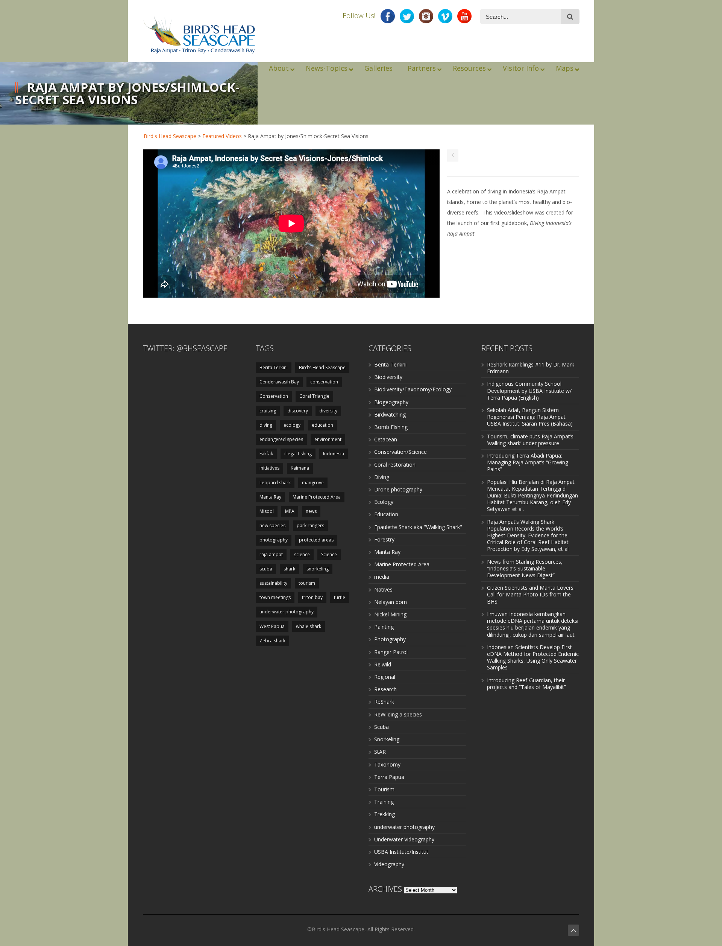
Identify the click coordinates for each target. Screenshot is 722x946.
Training (384, 801)
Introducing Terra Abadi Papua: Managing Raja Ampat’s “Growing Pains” (527, 462)
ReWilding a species (398, 714)
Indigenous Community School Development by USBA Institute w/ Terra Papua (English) (529, 390)
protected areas (316, 540)
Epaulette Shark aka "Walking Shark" (418, 527)
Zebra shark (272, 640)
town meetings (275, 597)
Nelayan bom (390, 601)
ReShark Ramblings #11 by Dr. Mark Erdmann (530, 368)
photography (273, 540)
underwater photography (286, 611)
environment (327, 439)
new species (272, 525)
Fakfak (266, 453)
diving (265, 425)
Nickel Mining (390, 614)
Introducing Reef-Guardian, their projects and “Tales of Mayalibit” (526, 683)
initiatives (269, 468)
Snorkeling (386, 739)
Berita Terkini (273, 367)
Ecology (383, 501)
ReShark (384, 701)
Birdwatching (390, 414)
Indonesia (333, 453)
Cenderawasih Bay (279, 382)
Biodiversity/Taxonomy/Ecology (413, 389)
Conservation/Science (400, 451)
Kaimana (300, 468)
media (381, 576)
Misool (266, 511)
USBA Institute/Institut (401, 851)
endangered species (281, 439)
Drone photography (398, 489)
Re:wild (382, 664)
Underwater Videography (404, 839)
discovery (297, 411)
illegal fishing (298, 453)
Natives (383, 589)
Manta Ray (270, 497)
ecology (292, 425)
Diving (381, 477)
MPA (289, 511)
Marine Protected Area (317, 497)
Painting (384, 626)
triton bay (312, 597)
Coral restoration (395, 464)
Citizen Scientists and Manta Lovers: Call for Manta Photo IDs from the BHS (531, 594)
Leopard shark (275, 482)
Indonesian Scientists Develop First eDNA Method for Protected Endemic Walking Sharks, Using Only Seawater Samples (533, 657)
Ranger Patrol (391, 652)
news (311, 511)
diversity (328, 411)
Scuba (381, 726)
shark (289, 569)
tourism (307, 583)
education (322, 425)
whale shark (308, 626)
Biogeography (391, 402)
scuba (265, 569)
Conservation (273, 396)
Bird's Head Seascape (170, 136)
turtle (339, 597)
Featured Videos (222, 136)
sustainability (273, 583)
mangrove (313, 482)
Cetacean (385, 439)
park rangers (310, 525)
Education (386, 514)
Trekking (384, 814)
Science (329, 554)
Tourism (384, 789)
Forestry (384, 539)
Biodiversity (388, 376)
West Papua (272, 626)
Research (385, 689)
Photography (390, 639)
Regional (384, 676)
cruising (267, 411)
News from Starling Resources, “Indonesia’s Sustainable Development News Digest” (525, 568)
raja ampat (271, 554)
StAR (380, 751)
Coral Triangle (314, 396)
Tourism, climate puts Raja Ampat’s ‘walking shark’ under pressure (530, 440)
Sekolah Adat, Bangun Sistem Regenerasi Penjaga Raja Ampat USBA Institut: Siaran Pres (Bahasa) (530, 416)
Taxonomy (387, 764)
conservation (324, 382)
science (302, 554)
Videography (389, 864)
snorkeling (317, 569)
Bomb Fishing (391, 426)
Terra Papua (389, 776)
